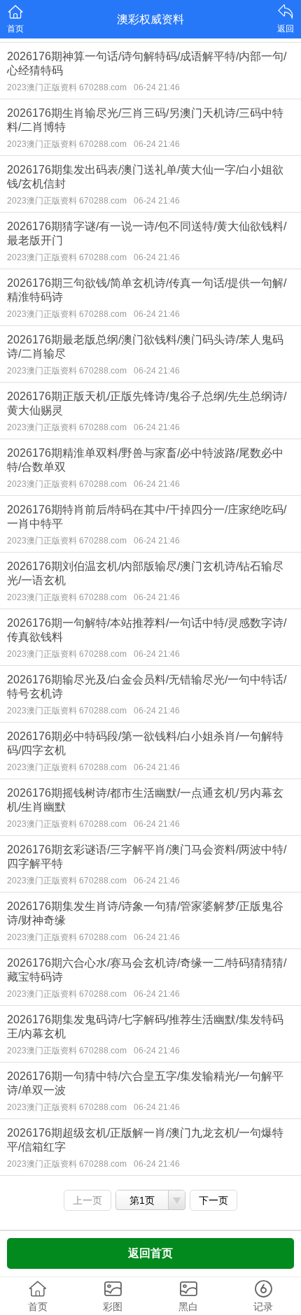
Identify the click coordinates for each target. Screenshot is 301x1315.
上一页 (87, 1200)
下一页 (213, 1200)
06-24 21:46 (157, 87)
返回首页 (150, 1253)
